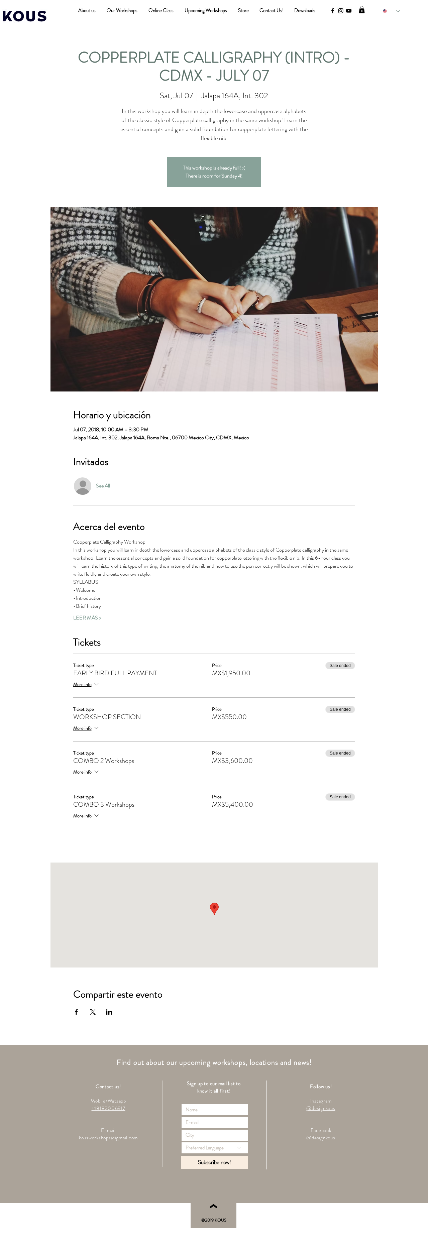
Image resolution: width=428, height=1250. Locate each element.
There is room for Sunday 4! (214, 176)
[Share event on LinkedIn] (109, 1012)
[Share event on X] (93, 1012)
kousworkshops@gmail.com (108, 1137)
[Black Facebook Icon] (332, 10)
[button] (362, 9)
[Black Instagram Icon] (340, 10)
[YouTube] (348, 10)
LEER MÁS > (87, 617)
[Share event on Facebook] (76, 1012)
